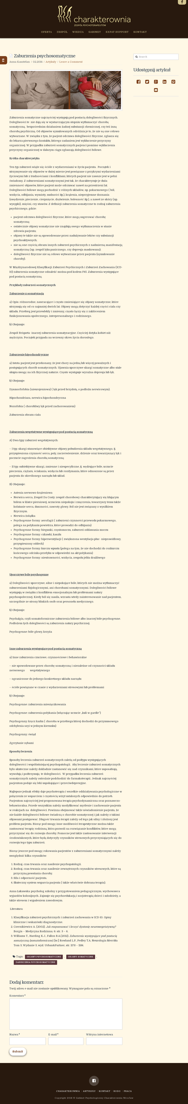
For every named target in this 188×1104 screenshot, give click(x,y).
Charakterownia (68, 1091)
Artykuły (51, 61)
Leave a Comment (70, 61)
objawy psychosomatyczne (44, 957)
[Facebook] (94, 1081)
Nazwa (14, 1034)
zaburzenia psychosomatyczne (35, 962)
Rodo (117, 1091)
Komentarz (17, 995)
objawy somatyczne (80, 957)
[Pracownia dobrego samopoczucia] (94, 16)
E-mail (53, 1034)
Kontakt (104, 1091)
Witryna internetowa (99, 1034)
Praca (128, 1091)
